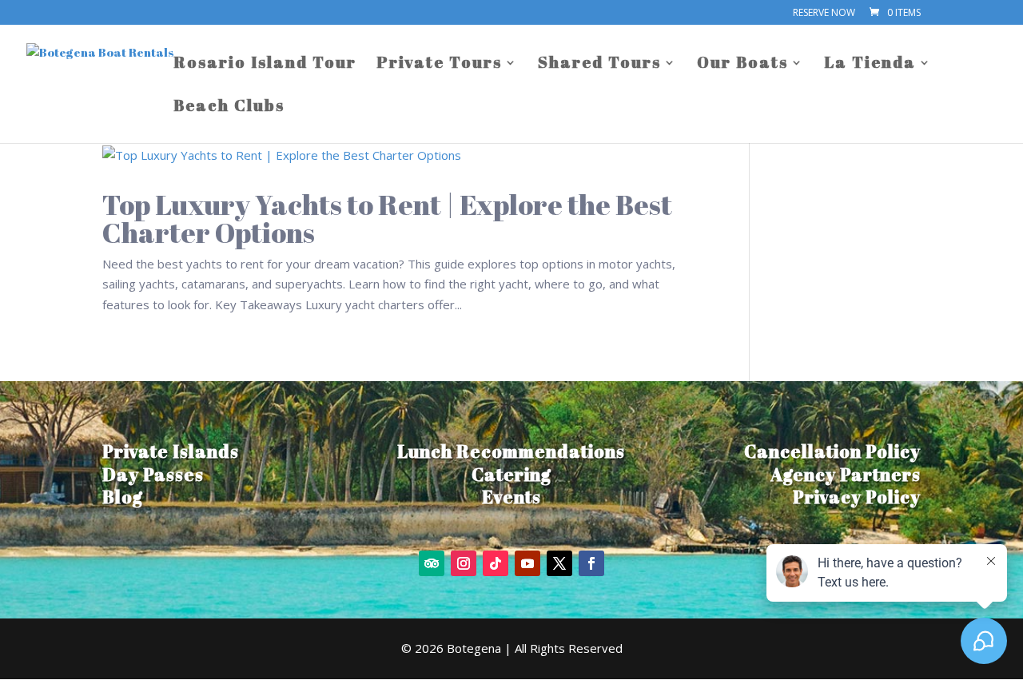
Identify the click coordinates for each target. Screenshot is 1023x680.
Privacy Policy (857, 496)
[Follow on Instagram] (463, 563)
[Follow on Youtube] (527, 563)
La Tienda (870, 65)
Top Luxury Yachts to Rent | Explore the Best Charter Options (387, 218)
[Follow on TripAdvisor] (431, 563)
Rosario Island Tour (264, 65)
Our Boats (742, 65)
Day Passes (153, 474)
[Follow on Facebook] (591, 563)
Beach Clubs (229, 108)
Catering (511, 474)
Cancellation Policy (832, 451)
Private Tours (439, 65)
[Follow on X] (559, 563)
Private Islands (170, 451)
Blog (122, 496)
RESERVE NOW (824, 13)
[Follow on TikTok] (495, 563)
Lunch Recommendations (511, 451)
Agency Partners (845, 474)
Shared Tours (599, 65)
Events (511, 496)
